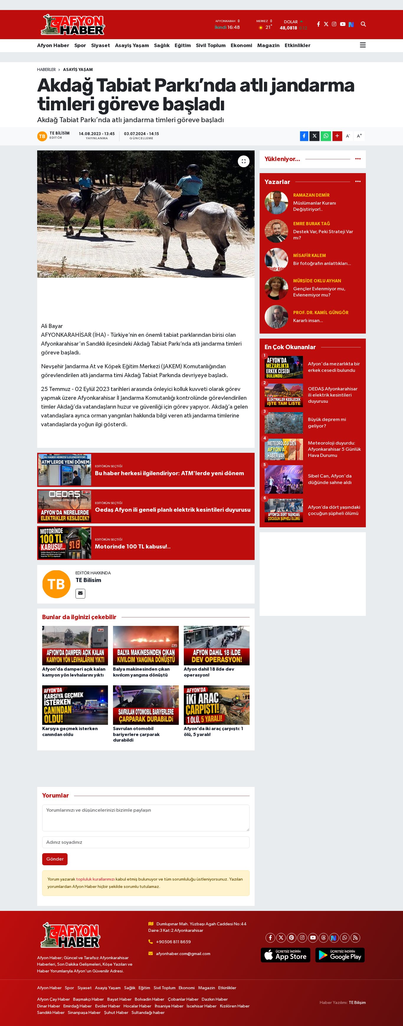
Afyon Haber (53, 45)
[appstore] (286, 955)
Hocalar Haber (137, 1006)
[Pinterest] (291, 938)
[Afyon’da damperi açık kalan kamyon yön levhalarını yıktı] (75, 645)
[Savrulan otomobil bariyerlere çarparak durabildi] (146, 704)
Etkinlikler (298, 45)
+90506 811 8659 (173, 942)
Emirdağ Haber (77, 1006)
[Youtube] (313, 938)
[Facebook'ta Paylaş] (304, 136)
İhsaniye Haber (169, 1006)
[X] (281, 938)
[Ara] (363, 25)
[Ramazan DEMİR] (276, 202)
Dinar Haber (48, 1006)
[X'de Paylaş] (314, 136)
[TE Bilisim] (56, 583)
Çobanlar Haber (183, 999)
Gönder (55, 859)
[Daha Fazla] (337, 136)
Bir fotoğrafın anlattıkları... (322, 263)
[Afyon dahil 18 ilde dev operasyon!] (217, 645)
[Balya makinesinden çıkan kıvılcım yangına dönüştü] (146, 645)
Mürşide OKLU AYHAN (317, 281)
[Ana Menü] (363, 45)
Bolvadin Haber (149, 999)
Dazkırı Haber (215, 999)
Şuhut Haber (116, 1012)
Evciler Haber (107, 1006)
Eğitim (183, 45)
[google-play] (340, 955)
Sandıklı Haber (51, 1012)
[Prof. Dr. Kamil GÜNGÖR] (276, 316)
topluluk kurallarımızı (96, 879)
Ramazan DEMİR (311, 195)
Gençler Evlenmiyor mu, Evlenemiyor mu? (319, 292)
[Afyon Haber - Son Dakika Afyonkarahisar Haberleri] (73, 24)
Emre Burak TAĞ (311, 224)
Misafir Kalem (309, 255)
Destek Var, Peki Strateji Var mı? (323, 235)
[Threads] (323, 938)
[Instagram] (302, 938)
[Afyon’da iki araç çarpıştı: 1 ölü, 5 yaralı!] (217, 704)
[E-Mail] (80, 594)
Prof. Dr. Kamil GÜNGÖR (320, 313)
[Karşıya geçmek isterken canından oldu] (75, 704)
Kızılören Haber (235, 1006)
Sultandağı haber (148, 1012)
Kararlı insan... (308, 320)
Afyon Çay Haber (53, 999)
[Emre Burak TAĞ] (276, 230)
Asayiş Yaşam (132, 45)
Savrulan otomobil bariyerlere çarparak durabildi (136, 734)
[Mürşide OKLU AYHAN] (276, 288)
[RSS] (355, 938)
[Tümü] (358, 159)
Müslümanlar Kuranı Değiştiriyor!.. (314, 206)
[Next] (334, 938)
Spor (80, 45)
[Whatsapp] (345, 938)
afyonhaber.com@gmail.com (183, 954)
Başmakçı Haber (88, 999)
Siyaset (100, 45)
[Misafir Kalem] (276, 259)
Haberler (46, 70)
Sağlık (162, 45)
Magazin (268, 45)
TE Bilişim (357, 1002)
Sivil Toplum (211, 45)
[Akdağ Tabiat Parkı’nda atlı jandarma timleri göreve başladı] (146, 214)
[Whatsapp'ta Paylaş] (326, 136)
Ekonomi (241, 45)
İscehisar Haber (202, 1006)
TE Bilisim (88, 580)
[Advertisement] (313, 574)
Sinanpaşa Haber (84, 1012)
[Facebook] (270, 938)
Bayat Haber (119, 999)
